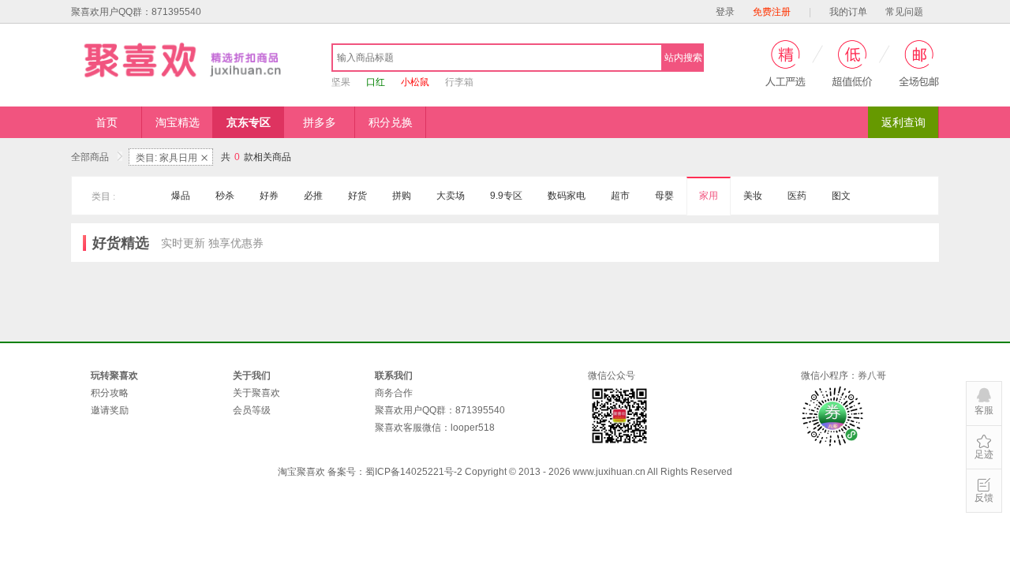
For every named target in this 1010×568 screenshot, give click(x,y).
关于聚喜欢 (256, 392)
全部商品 (91, 157)
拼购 (401, 195)
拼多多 (319, 122)
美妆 (752, 195)
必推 (313, 195)
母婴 (664, 195)
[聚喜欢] (185, 59)
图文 (841, 195)
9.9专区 (506, 195)
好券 (269, 195)
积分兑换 (390, 122)
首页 (106, 122)
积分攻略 (110, 392)
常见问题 (904, 11)
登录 (725, 11)
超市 (620, 195)
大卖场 (450, 195)
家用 (708, 195)
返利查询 (903, 122)
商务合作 (394, 392)
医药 (796, 195)
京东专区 (248, 122)
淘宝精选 (177, 122)
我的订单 (848, 11)
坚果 (340, 82)
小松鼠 (415, 82)
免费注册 (772, 11)
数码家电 (566, 195)
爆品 (180, 195)
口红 (375, 82)
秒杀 (224, 195)
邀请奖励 (110, 410)
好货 (357, 195)
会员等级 (252, 410)
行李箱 (459, 82)
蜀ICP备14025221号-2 (413, 471)
